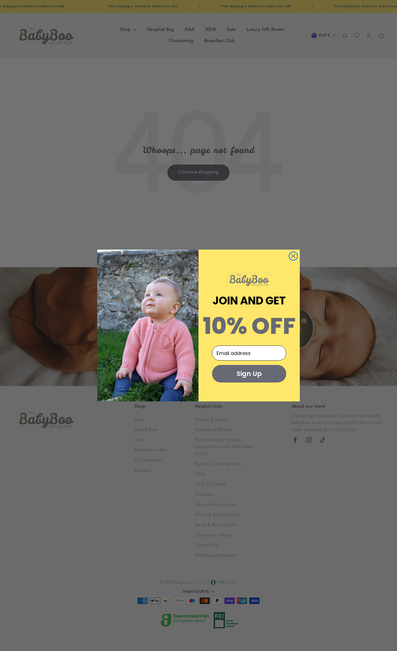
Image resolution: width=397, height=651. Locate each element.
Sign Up (249, 373)
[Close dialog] (293, 256)
